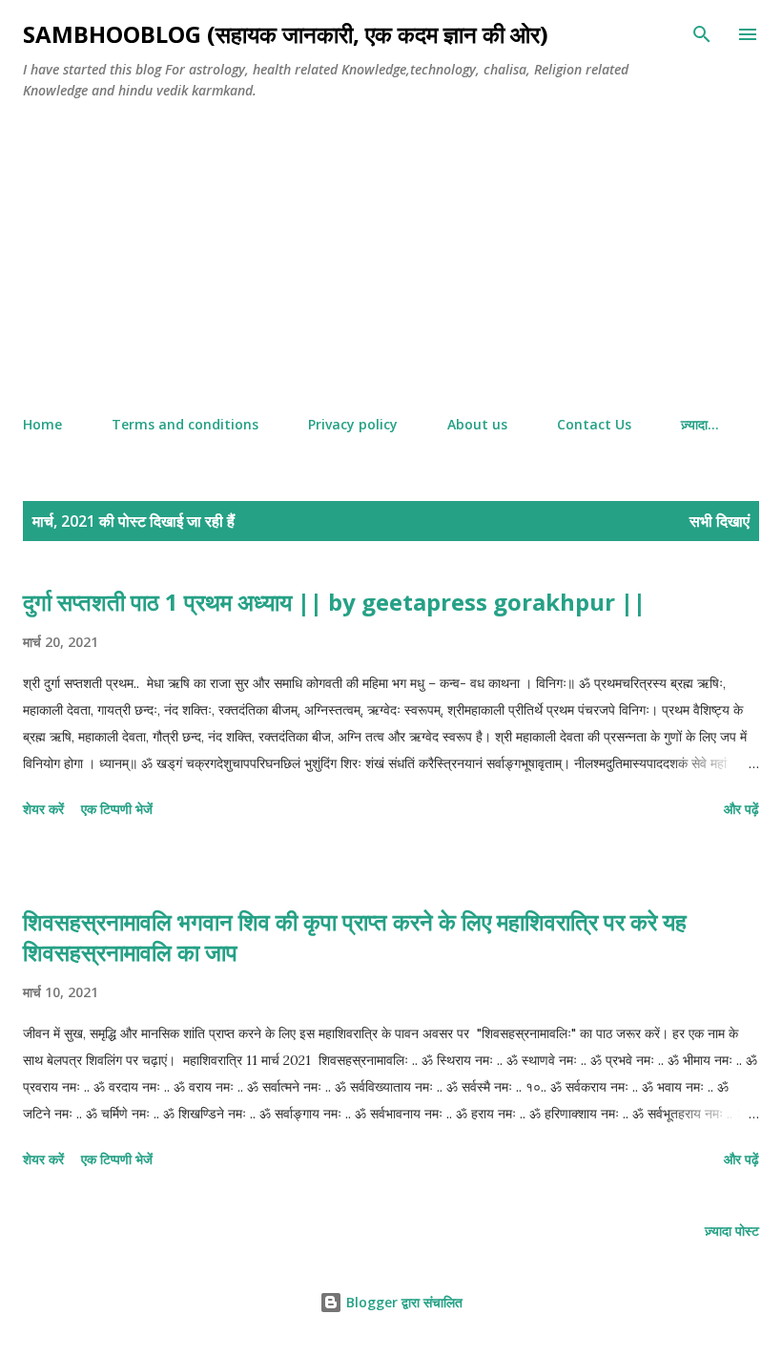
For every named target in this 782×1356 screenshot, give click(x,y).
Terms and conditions (185, 424)
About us (477, 424)
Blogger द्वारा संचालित (402, 1302)
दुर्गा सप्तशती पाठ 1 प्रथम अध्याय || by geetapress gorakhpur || (334, 601)
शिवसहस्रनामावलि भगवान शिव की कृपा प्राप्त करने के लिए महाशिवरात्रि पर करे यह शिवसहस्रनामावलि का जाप (355, 937)
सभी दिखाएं (719, 521)
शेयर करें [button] (43, 809)
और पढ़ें (741, 809)
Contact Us (594, 424)
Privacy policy (353, 424)
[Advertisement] (391, 258)
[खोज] (701, 34)
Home (42, 424)
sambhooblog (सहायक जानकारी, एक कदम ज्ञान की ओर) (285, 34)
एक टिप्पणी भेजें (117, 809)
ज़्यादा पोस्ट (732, 1230)
